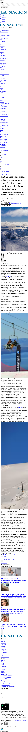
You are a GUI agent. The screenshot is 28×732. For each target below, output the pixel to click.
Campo (2, 47)
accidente (8, 276)
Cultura (2, 68)
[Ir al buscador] (2, 9)
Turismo (2, 97)
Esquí (4, 558)
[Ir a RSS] (2, 702)
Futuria (2, 44)
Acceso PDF (3, 119)
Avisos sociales (3, 124)
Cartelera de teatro (4, 114)
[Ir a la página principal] (14, 13)
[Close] (2, 630)
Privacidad (23, 720)
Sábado (2, 128)
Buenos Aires (3, 63)
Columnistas (3, 80)
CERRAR (2, 0)
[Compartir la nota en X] (3, 261)
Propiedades (3, 49)
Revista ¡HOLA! (3, 136)
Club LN (3, 21)
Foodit (3, 19)
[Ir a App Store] (5, 709)
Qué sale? (2, 111)
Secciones (4, 17)
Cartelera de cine (4, 113)
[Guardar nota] (2, 255)
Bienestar (2, 71)
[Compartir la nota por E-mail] (5, 261)
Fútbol (1, 86)
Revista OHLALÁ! (4, 134)
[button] (14, 98)
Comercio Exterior (4, 50)
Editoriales (2, 78)
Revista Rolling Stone (5, 141)
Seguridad (2, 64)
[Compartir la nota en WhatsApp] (3, 257)
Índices (2, 54)
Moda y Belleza (3, 106)
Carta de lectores (4, 125)
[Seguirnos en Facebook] (2, 690)
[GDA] (5, 725)
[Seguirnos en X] (2, 694)
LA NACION (4, 174)
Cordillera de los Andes (8, 559)
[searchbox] (13, 28)
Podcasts (2, 105)
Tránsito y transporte (5, 35)
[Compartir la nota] (2, 257)
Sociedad (9, 174)
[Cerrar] (22, 25)
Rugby (1, 88)
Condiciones (18, 720)
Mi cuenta (4, 23)
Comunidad (3, 69)
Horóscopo (3, 100)
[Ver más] (2, 561)
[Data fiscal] (2, 729)
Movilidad (2, 52)
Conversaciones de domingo (7, 127)
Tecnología (2, 99)
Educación (2, 66)
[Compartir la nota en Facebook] (2, 261)
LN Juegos (2, 96)
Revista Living (3, 139)
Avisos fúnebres (4, 122)
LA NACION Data (4, 38)
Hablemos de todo (4, 74)
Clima (1, 36)
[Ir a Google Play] (5, 706)
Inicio (3, 15)
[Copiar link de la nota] (2, 259)
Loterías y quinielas (4, 103)
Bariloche (3, 556)
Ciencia (2, 72)
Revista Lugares (4, 138)
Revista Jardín (3, 142)
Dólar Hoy (2, 46)
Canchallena (3, 91)
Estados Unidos (4, 58)
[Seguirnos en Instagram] (2, 698)
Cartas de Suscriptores (5, 82)
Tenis (1, 89)
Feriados (2, 102)
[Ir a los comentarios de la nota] (3, 255)
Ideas (1, 130)
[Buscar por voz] (26, 27)
